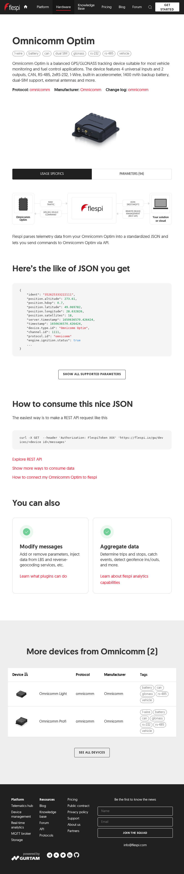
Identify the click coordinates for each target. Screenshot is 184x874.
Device (17, 675)
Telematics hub (22, 806)
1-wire (18, 53)
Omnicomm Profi (52, 721)
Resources (47, 800)
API (41, 829)
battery (33, 53)
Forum (44, 823)
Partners (73, 831)
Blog (42, 806)
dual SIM (61, 53)
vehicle (124, 53)
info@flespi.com (135, 845)
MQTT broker (21, 834)
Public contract (78, 806)
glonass (78, 53)
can (46, 53)
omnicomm (40, 90)
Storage (17, 840)
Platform (17, 800)
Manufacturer (115, 675)
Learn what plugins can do (43, 577)
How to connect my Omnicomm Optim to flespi (54, 478)
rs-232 (94, 53)
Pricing (72, 800)
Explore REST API (27, 460)
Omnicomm (90, 90)
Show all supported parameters (92, 374)
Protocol (83, 675)
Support (73, 818)
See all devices (92, 752)
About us (74, 825)
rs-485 (109, 53)
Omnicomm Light (53, 694)
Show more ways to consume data (43, 469)
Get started (167, 7)
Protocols (46, 835)
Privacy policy (78, 812)
